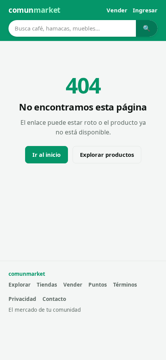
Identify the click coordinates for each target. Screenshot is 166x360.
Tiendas (47, 284)
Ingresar (145, 10)
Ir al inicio (46, 154)
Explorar (19, 284)
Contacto (54, 298)
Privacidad (22, 298)
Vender (117, 10)
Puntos (97, 284)
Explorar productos (107, 154)
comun (34, 10)
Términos (125, 284)
